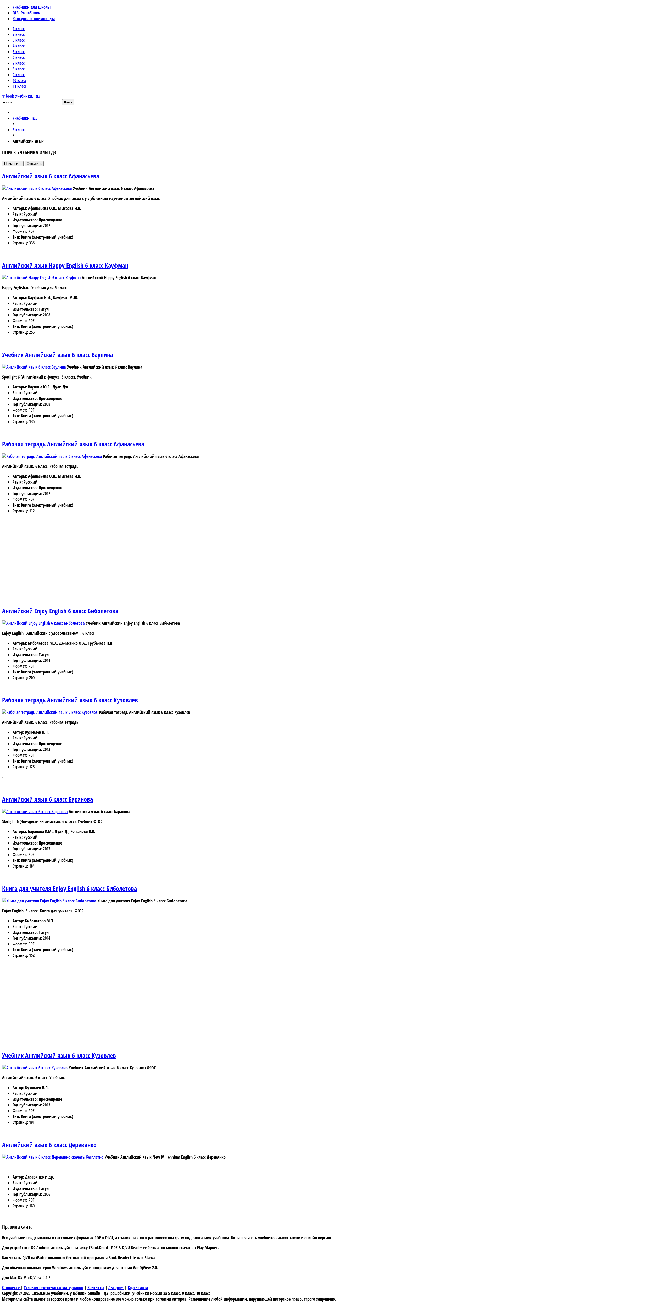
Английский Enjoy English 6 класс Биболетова (60, 610)
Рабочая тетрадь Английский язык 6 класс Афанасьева (73, 444)
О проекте (11, 1287)
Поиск (68, 102)
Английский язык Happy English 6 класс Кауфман (65, 265)
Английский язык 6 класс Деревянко (49, 1144)
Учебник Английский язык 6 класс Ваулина (57, 354)
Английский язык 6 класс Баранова (47, 799)
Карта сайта (138, 1287)
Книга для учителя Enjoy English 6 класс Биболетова (69, 888)
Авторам (116, 1287)
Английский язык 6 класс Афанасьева (50, 176)
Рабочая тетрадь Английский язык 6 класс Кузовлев (70, 699)
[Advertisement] (159, 564)
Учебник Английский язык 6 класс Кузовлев (59, 1055)
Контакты (95, 1287)
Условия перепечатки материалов (53, 1287)
